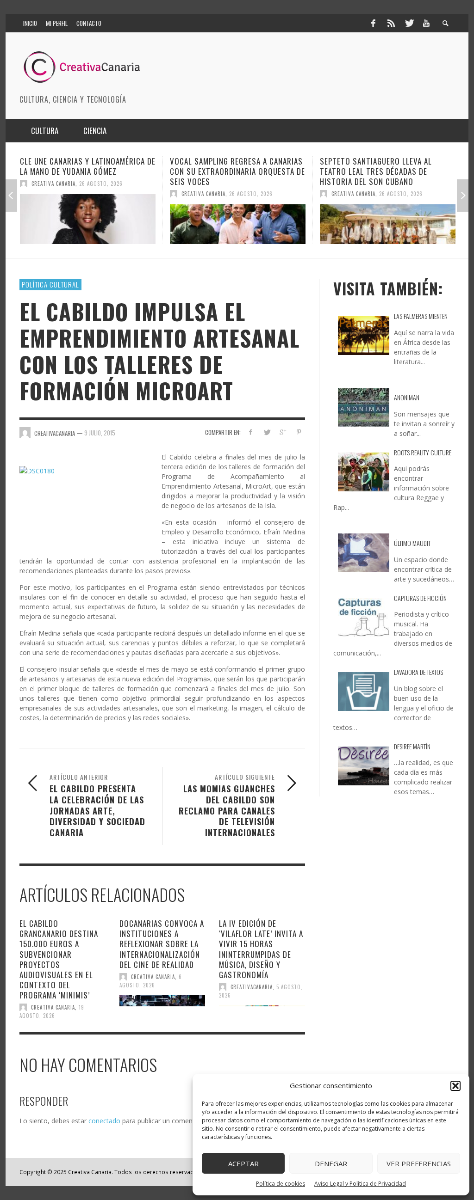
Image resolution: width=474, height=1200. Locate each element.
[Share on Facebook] (250, 432)
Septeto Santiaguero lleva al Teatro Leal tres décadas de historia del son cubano (245, 171)
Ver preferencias (419, 1163)
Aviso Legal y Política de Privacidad (360, 1184)
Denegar (331, 1163)
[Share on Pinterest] (299, 432)
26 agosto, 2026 (120, 193)
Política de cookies (280, 1184)
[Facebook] (373, 23)
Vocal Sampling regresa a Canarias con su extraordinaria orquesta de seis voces (106, 171)
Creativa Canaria (72, 193)
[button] (455, 1085)
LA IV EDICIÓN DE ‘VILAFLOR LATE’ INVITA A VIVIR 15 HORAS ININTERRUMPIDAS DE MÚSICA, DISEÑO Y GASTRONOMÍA (261, 949)
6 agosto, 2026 (150, 981)
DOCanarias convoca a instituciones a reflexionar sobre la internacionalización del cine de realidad (161, 944)
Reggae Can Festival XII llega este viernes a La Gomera (402, 166)
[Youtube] (426, 23)
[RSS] (391, 23)
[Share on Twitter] (266, 432)
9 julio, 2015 (99, 432)
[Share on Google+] (282, 432)
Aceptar (243, 1163)
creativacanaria (252, 987)
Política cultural (50, 284)
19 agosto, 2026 (51, 1011)
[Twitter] (409, 23)
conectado (104, 1120)
